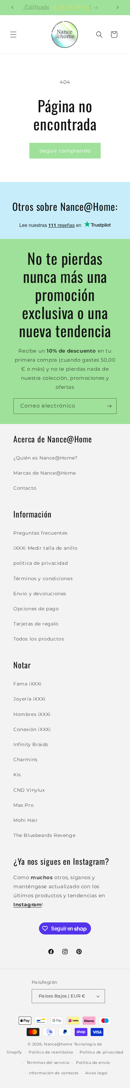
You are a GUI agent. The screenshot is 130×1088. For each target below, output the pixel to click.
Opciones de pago (36, 609)
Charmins (25, 760)
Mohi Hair (25, 820)
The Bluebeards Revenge (44, 835)
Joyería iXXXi (29, 699)
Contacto (25, 488)
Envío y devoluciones (39, 594)
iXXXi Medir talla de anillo (45, 548)
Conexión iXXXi (32, 729)
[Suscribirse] (109, 406)
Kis (17, 775)
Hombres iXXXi (32, 714)
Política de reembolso (51, 1052)
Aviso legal (96, 1073)
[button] (13, 34)
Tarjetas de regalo (36, 624)
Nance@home (58, 1044)
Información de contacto (54, 1073)
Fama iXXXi (27, 684)
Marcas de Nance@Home (44, 473)
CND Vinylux (29, 790)
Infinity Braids (30, 744)
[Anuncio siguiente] (117, 7)
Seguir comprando (65, 150)
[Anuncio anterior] (12, 7)
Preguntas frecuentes (40, 533)
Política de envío (93, 1062)
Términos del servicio (48, 1062)
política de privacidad (40, 563)
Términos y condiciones (43, 579)
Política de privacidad (101, 1052)
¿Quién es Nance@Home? (45, 458)
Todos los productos (38, 639)
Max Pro (23, 805)
